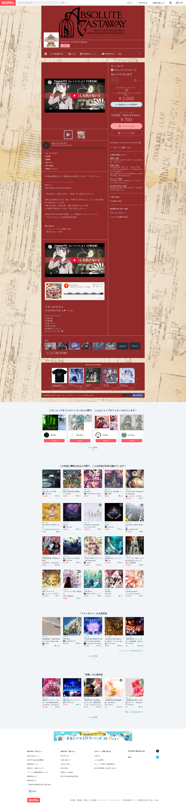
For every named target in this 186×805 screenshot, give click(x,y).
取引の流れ (116, 197)
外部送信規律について (129, 800)
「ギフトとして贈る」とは (121, 147)
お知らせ (97, 756)
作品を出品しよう (159, 3)
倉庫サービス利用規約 (90, 800)
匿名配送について (33, 764)
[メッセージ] (120, 54)
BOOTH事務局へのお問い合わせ (105, 768)
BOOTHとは (143, 3)
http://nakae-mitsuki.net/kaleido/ (58, 188)
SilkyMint (79, 435)
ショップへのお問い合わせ (119, 217)
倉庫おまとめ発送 (67, 772)
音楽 (112, 66)
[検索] (63, 2)
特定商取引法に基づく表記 (119, 209)
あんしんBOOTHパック (117, 173)
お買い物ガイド (66, 760)
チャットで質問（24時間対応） (105, 764)
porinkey (131, 435)
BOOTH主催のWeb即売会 (69, 776)
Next (106, 95)
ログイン (130, 3)
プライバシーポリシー (117, 213)
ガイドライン (102, 800)
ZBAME (53, 435)
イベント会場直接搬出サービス (37, 772)
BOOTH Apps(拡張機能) (35, 760)
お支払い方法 (116, 201)
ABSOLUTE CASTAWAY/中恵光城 (73, 42)
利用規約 (79, 800)
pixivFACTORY (114, 187)
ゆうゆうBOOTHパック (132, 173)
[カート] (135, 70)
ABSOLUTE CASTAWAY (93, 365)
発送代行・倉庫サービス (35, 768)
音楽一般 (120, 66)
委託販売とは (31, 780)
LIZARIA (105, 435)
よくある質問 (98, 760)
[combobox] (41, 3)
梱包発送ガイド (32, 776)
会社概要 (72, 800)
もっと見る (93, 447)
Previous (43, 95)
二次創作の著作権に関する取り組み (39, 784)
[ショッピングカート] (170, 3)
